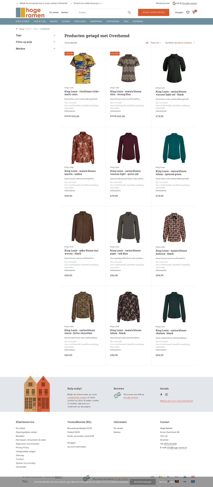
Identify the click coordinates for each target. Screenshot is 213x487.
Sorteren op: (171, 42)
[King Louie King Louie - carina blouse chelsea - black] (174, 307)
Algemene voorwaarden (27, 443)
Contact (20, 459)
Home (27, 29)
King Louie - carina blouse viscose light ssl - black (171, 93)
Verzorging (112, 21)
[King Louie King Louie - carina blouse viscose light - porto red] (128, 147)
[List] (147, 43)
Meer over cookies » (167, 482)
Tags (35, 29)
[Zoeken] (129, 12)
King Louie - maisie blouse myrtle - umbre (80, 172)
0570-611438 (170, 443)
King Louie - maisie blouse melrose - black (171, 252)
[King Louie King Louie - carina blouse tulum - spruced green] (174, 147)
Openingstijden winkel (26, 432)
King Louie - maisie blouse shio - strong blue (125, 93)
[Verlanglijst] (187, 12)
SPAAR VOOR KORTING (153, 12)
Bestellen (20, 436)
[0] (193, 12)
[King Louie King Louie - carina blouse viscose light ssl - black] (174, 68)
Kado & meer (22, 21)
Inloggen (71, 442)
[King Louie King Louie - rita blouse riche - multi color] (82, 68)
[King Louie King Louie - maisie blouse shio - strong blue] (128, 68)
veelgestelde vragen (77, 397)
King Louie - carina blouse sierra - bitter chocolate (79, 332)
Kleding (66, 21)
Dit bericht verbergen (142, 482)
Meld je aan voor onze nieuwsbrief (176, 400)
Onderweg (96, 21)
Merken (64, 12)
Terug (21, 29)
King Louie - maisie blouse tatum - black (125, 332)
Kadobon (138, 21)
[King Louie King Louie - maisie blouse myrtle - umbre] (82, 147)
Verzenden (21, 467)
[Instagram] (166, 394)
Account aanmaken (76, 446)
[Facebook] (161, 394)
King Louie (68, 88)
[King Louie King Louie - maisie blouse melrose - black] (174, 227)
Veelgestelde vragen (26, 451)
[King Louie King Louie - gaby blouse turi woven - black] (82, 227)
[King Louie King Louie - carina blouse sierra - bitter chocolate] (82, 306)
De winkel (54, 12)
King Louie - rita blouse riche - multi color (82, 93)
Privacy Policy (22, 447)
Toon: (153, 42)
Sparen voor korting (25, 463)
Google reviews (189, 3)
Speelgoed (80, 21)
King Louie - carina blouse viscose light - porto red (125, 172)
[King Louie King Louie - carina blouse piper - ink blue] (128, 227)
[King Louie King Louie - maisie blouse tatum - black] (128, 306)
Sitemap (20, 455)
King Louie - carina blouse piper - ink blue (125, 252)
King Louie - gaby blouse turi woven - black (81, 252)
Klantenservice (163, 3)
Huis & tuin (40, 21)
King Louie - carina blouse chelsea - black (171, 332)
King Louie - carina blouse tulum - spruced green (171, 173)
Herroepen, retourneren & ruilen (31, 440)
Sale (126, 21)
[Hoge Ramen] (30, 12)
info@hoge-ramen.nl (177, 447)
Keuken (54, 21)
